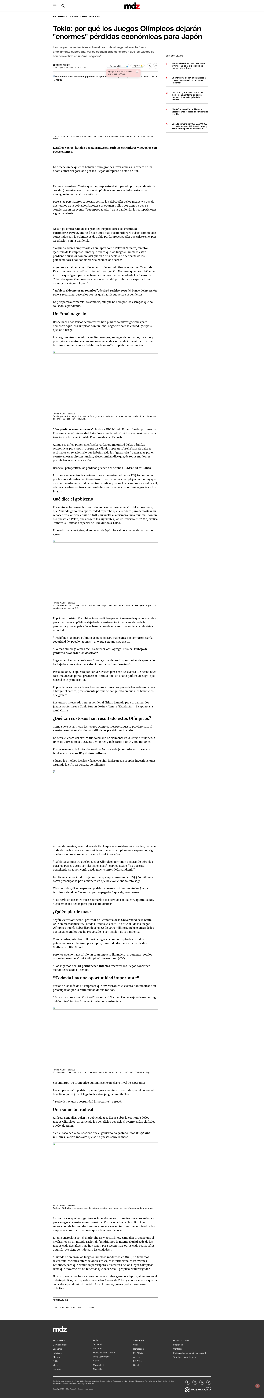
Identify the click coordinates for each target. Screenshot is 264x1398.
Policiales (57, 1353)
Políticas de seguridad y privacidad (189, 1353)
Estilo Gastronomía (102, 1357)
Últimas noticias (60, 1345)
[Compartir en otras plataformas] (155, 65)
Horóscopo (138, 1349)
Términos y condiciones (184, 1357)
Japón (91, 1308)
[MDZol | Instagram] (195, 1382)
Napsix (136, 1365)
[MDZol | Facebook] (187, 1382)
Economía (57, 1349)
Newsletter (98, 1369)
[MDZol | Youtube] (202, 1382)
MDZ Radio (138, 1353)
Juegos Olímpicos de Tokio (68, 1308)
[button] (55, 6)
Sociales (57, 1369)
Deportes (97, 1348)
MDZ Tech (138, 1361)
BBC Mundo (60, 17)
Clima (135, 1345)
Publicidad (178, 1345)
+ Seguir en (135, 66)
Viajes (96, 1360)
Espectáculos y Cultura (104, 1352)
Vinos (55, 1365)
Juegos (136, 1357)
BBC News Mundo (61, 65)
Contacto (177, 1349)
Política (96, 1340)
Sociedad (97, 1344)
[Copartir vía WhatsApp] (149, 65)
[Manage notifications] (257, 1386)
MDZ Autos (98, 1365)
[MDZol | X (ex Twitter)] (209, 1382)
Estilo (55, 1361)
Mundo (56, 1357)
